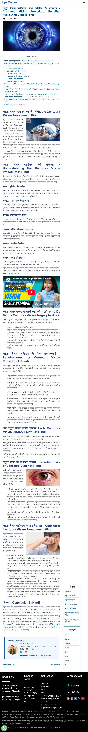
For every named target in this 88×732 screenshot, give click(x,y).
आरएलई (67, 639)
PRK (25, 701)
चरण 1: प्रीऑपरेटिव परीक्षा (14, 68)
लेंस (66, 665)
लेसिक (66, 635)
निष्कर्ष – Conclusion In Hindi (14, 104)
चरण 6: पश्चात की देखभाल (15, 81)
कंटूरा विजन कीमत (70, 595)
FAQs (43, 690)
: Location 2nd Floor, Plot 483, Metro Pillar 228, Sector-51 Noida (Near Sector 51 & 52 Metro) (37, 711)
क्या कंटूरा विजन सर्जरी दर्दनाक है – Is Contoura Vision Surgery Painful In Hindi (29, 94)
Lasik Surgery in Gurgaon (21, 724)
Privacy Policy (43, 727)
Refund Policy (55, 727)
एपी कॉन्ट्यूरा (68, 591)
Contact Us (45, 687)
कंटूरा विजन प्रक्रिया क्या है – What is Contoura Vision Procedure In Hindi (28, 61)
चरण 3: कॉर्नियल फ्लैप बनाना (15, 74)
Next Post (55, 664)
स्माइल (67, 661)
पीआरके (67, 648)
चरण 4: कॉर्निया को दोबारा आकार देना (18, 76)
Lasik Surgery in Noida (46, 721)
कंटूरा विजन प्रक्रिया (71, 604)
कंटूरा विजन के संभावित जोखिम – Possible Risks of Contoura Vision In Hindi (29, 97)
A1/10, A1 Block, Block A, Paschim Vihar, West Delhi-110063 (51, 699)
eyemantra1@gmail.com (53, 708)
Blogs (43, 692)
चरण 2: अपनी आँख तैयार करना (16, 71)
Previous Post (9, 664)
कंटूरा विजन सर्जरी (8, 534)
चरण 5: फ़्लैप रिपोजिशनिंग (14, 79)
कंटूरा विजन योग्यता (70, 608)
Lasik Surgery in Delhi (29, 721)
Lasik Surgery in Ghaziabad (65, 721)
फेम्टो (66, 656)
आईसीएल (67, 643)
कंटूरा (4, 18)
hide (35, 57)
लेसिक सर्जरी (42, 619)
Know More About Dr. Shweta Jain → (35, 655)
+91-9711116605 (50, 705)
